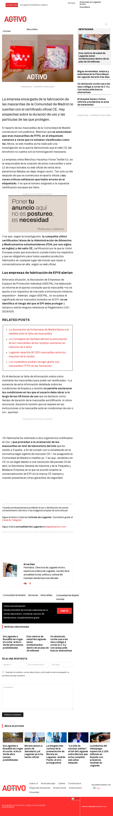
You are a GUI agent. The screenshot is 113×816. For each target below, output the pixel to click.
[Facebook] (21, 554)
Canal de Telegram (12, 520)
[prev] (52, 5)
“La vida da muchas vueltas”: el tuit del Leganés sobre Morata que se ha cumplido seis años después (78, 754)
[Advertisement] (37, 428)
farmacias (33, 595)
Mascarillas (46, 595)
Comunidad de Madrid (14, 595)
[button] (106, 24)
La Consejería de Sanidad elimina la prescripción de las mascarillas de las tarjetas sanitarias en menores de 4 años (38, 343)
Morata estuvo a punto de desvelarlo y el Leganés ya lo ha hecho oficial (34, 751)
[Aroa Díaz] (13, 574)
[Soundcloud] (25, 583)
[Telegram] (48, 554)
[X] (27, 554)
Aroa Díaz (29, 564)
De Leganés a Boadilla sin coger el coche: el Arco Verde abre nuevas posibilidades (13, 642)
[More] (54, 554)
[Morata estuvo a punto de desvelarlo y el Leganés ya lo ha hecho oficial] (35, 737)
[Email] (41, 554)
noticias (7, 31)
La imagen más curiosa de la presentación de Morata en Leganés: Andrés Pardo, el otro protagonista (55, 754)
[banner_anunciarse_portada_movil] (37, 214)
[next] (57, 5)
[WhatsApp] (34, 554)
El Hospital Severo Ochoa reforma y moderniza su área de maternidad (93, 102)
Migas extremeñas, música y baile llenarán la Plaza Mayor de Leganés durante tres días (93, 74)
